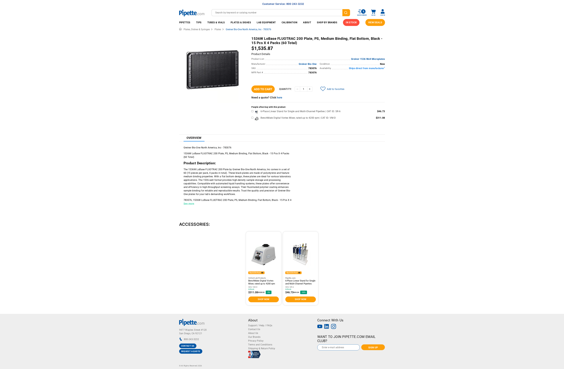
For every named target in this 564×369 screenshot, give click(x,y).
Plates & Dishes (241, 22)
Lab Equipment (266, 22)
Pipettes (184, 22)
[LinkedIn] (326, 327)
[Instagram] (333, 327)
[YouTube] (319, 327)
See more (189, 203)
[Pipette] (191, 12)
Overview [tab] (194, 138)
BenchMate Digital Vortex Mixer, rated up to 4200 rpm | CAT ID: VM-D (298, 117)
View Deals (375, 22)
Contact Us (254, 329)
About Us (253, 333)
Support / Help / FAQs (260, 325)
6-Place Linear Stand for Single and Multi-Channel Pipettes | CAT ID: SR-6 (300, 111)
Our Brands (254, 337)
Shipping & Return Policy (261, 348)
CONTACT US (187, 346)
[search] (346, 12)
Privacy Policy (256, 340)
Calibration (289, 22)
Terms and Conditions (260, 344)
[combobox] (280, 12)
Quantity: (285, 89)
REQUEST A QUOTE (190, 351)
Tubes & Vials (216, 22)
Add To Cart (263, 89)
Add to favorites (335, 89)
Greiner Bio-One (308, 64)
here (279, 97)
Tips (199, 22)
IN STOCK (351, 22)
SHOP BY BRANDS (327, 22)
